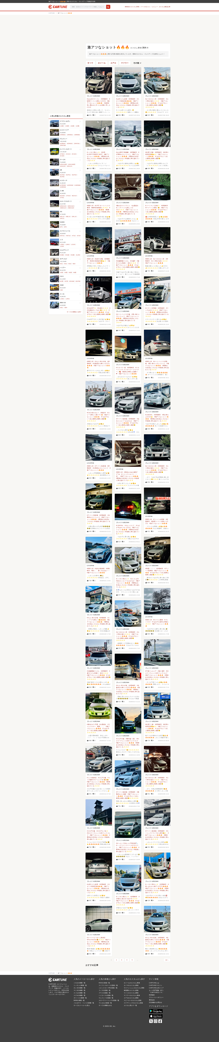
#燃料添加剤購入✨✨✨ (99, 207)
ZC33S (62, 156)
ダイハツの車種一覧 (80, 998)
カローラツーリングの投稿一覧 (109, 1000)
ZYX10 (68, 195)
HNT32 (68, 235)
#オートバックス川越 (123, 314)
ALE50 (78, 255)
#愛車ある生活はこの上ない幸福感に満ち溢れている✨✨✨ (127, 105)
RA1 (61, 263)
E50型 (62, 255)
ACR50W (63, 185)
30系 (65, 272)
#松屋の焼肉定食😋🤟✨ (98, 261)
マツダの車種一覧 (79, 990)
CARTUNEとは (154, 983)
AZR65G (70, 143)
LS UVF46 (90, 202)
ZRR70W (63, 145)
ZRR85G (70, 134)
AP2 (65, 227)
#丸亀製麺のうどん (122, 261)
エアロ (113, 63)
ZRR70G (77, 143)
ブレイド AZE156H (93, 96)
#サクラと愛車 (158, 620)
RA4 (74, 263)
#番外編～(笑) (130, 739)
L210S (73, 244)
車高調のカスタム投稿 (131, 990)
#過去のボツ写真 (92, 724)
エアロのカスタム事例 (131, 998)
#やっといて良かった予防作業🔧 (127, 843)
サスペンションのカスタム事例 (134, 988)
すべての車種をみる (105, 1005)
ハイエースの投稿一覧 (106, 995)
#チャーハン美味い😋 (152, 207)
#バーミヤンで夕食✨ (152, 205)
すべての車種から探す (74, 312)
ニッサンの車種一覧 (80, 985)
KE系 (61, 281)
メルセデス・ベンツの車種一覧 (84, 1003)
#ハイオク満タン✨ (93, 152)
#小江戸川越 (120, 739)
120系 (77, 126)
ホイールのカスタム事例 (132, 983)
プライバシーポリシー (156, 997)
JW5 (61, 290)
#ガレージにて (129, 525)
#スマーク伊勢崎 (150, 308)
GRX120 (62, 166)
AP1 (61, 227)
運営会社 (152, 1000)
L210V (62, 246)
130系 (62, 126)
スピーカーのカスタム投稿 (132, 1000)
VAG (61, 307)
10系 (61, 272)
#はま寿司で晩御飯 (122, 152)
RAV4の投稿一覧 (104, 983)
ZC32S (74, 154)
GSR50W (77, 185)
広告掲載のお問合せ (155, 1002)
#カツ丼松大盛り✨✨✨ (159, 261)
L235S (62, 298)
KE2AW (71, 281)
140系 (67, 126)
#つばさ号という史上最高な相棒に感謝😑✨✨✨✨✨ (156, 105)
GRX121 (69, 166)
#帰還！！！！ (150, 568)
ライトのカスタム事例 (131, 993)
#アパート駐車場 (121, 419)
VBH (65, 307)
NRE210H (63, 206)
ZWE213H (71, 208)
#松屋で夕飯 (149, 152)
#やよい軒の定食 (150, 937)
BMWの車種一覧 (79, 1000)
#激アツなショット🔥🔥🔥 (154, 263)
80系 (74, 272)
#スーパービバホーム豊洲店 (96, 937)
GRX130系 (71, 164)
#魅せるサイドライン (123, 205)
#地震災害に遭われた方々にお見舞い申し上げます (98, 105)
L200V (68, 244)
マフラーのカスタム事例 (132, 995)
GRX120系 (63, 164)
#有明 (103, 152)
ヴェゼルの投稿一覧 (105, 1003)
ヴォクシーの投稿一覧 (106, 998)
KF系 (66, 281)
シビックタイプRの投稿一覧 (108, 988)
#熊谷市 (103, 413)
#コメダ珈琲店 (92, 778)
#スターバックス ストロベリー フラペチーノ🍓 (127, 370)
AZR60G (62, 143)
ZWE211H (63, 208)
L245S (68, 298)
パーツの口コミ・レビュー (149, 7)
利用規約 (152, 995)
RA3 (69, 263)
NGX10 (74, 195)
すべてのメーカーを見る (82, 1005)
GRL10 (74, 216)
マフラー (125, 63)
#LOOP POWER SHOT (95, 154)
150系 (72, 126)
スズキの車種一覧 (79, 995)
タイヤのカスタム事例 (131, 985)
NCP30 (62, 175)
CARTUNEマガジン (155, 985)
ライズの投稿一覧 (104, 990)
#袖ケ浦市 (161, 671)
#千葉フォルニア (150, 671)
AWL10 (68, 216)
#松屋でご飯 (149, 724)
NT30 (79, 235)
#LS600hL (149, 415)
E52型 (72, 255)
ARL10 (62, 216)
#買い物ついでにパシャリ (156, 363)
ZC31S (68, 154)
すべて (90, 63)
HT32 (74, 235)
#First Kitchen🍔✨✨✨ (95, 939)
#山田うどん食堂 (121, 99)
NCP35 (62, 176)
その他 (137, 63)
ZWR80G (77, 134)
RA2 (65, 263)
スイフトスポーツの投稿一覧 (108, 985)
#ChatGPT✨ (91, 308)
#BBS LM (90, 205)
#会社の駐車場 (99, 568)
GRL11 (62, 218)
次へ (167, 960)
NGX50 (62, 195)
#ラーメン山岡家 (158, 519)
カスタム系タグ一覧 (130, 1005)
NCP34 (74, 175)
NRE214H (71, 206)
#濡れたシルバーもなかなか (125, 581)
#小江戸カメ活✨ (102, 831)
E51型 (67, 255)
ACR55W (70, 185)
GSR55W (63, 187)
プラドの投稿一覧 (104, 993)
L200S (62, 244)
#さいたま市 (134, 579)
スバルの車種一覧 (79, 993)
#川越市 (132, 261)
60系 (70, 272)
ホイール (102, 63)
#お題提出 (135, 205)
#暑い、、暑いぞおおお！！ (100, 570)
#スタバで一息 (121, 367)
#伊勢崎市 (104, 99)
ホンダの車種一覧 (79, 988)
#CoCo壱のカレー (93, 413)
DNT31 (62, 235)
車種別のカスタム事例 (132, 7)
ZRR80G (63, 134)
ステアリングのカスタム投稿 (133, 1003)
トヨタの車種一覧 (79, 983)
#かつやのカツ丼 (150, 99)
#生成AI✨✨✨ (102, 308)
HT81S (62, 154)
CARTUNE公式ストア (156, 988)
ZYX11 (62, 197)
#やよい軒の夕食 (100, 361)
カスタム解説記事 (164, 7)
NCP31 (68, 175)
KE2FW (78, 281)
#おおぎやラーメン (93, 99)
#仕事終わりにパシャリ (100, 468)
